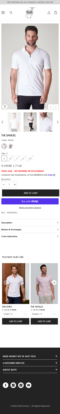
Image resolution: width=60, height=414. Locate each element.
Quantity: (6, 179)
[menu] (3, 12)
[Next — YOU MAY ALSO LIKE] (54, 282)
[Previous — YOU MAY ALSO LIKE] (5, 282)
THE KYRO (7, 306)
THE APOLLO (37, 306)
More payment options (30, 207)
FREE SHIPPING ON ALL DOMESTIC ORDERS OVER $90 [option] (30, 2)
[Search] (11, 12)
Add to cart (30, 193)
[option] (30, 66)
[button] (50, 106)
